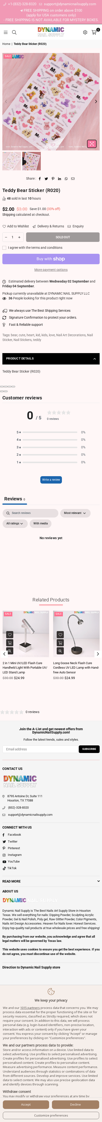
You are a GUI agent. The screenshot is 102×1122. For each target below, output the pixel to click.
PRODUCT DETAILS (20, 358)
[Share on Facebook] (40, 178)
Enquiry (78, 226)
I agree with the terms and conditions (34, 247)
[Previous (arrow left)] (2, 391)
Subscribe (89, 749)
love (52, 335)
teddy (37, 340)
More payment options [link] (51, 270)
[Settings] (85, 32)
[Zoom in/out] (13, 386)
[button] (51, 432)
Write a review (51, 479)
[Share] (6, 386)
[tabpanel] (51, 549)
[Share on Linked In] (59, 178)
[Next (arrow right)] (6, 391)
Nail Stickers (23, 340)
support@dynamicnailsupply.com (69, 4)
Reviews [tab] (14, 499)
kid (38, 335)
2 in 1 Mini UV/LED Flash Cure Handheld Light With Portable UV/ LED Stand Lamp (25, 667)
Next (96, 101)
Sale (8, 56)
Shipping (8, 214)
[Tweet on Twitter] (46, 178)
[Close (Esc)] (2, 386)
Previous (5, 101)
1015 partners (30, 1008)
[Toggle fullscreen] (9, 386)
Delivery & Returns (50, 226)
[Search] (14, 32)
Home (6, 44)
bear (14, 335)
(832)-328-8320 (18, 807)
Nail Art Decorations (71, 335)
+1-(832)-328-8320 (21, 4)
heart (30, 335)
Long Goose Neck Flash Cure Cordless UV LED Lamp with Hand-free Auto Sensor (76, 667)
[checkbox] (40, 523)
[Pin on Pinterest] (53, 178)
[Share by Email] (73, 178)
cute (22, 335)
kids (44, 335)
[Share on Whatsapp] (66, 178)
